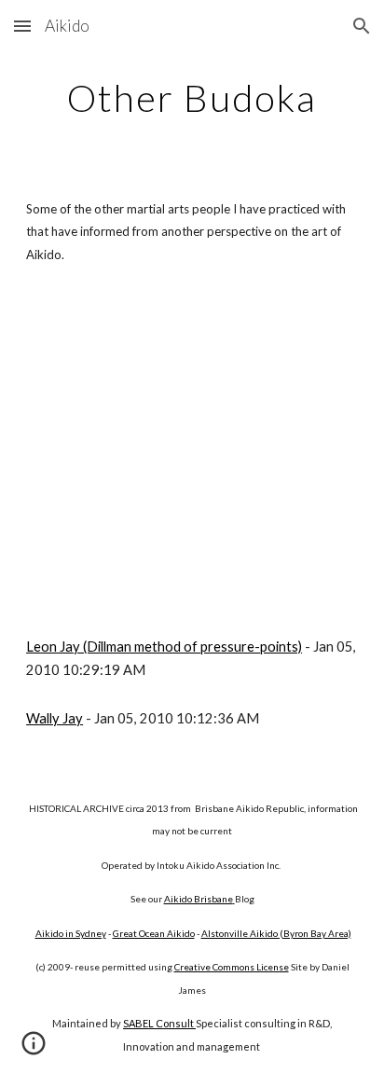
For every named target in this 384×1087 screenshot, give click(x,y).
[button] (22, 25)
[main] (192, 98)
